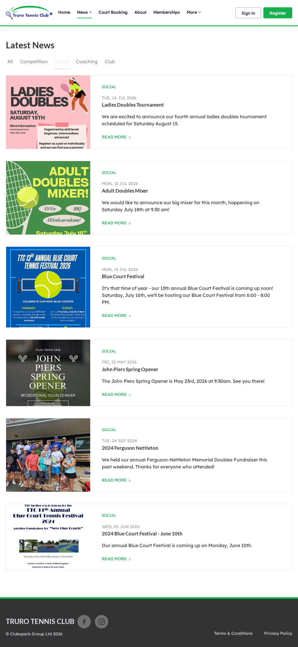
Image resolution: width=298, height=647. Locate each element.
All (10, 61)
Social (62, 61)
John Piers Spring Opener (130, 369)
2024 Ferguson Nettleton (130, 448)
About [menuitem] (140, 12)
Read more (114, 137)
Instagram (101, 621)
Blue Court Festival (123, 276)
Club (110, 61)
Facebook (84, 621)
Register (277, 13)
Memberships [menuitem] (166, 12)
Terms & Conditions (233, 633)
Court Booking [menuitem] (113, 12)
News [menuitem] (82, 12)
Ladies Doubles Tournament (133, 105)
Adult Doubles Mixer (125, 191)
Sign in (248, 13)
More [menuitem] (192, 12)
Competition (34, 61)
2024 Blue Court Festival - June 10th (142, 533)
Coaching (86, 61)
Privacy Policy (278, 633)
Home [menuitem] (64, 12)
